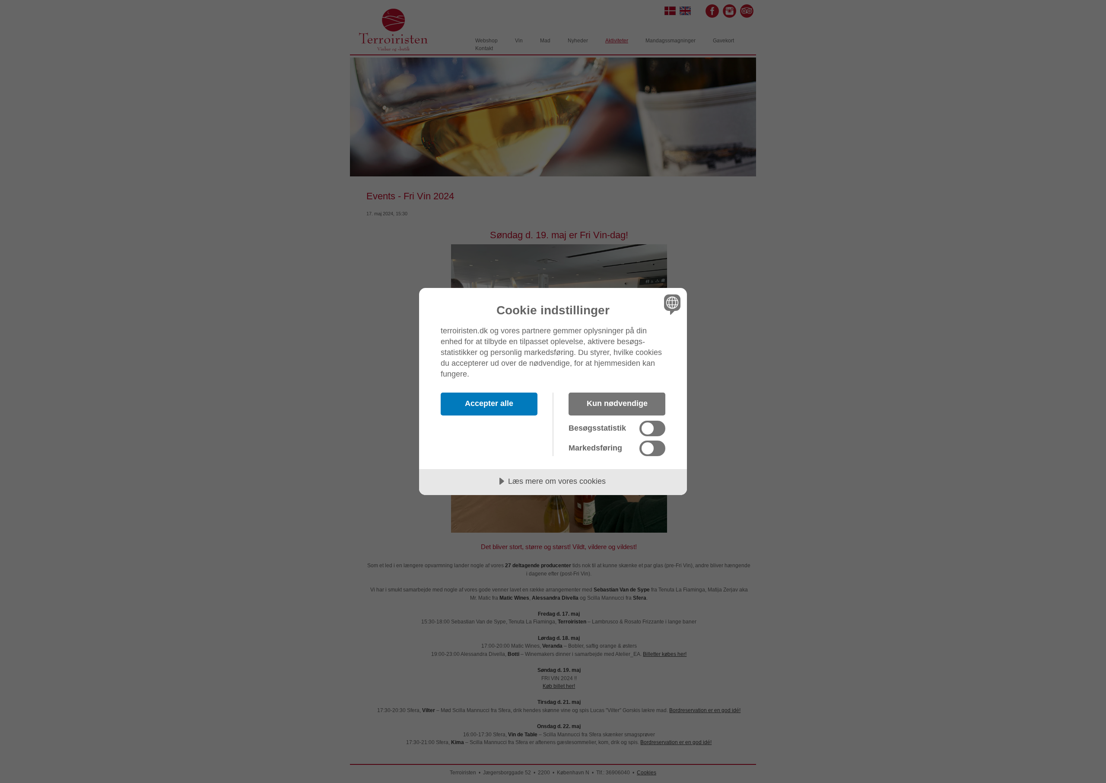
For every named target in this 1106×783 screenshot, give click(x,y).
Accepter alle (489, 403)
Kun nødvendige (617, 403)
